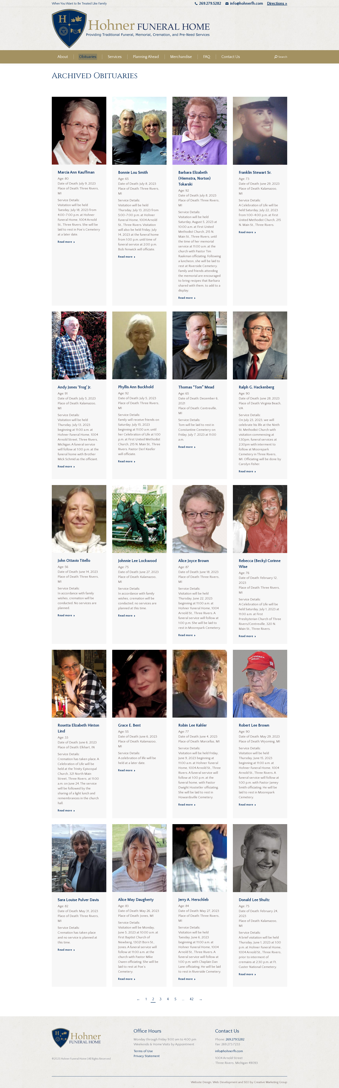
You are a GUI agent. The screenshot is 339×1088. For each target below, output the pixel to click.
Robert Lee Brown (254, 725)
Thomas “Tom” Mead (196, 387)
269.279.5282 (210, 3)
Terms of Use (143, 1051)
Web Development (225, 1082)
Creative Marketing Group (270, 1082)
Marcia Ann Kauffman (76, 172)
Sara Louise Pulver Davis (78, 900)
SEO (246, 1082)
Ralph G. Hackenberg (256, 387)
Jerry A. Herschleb (193, 900)
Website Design (201, 1082)
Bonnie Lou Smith (133, 172)
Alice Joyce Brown (193, 561)
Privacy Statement (147, 1056)
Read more (65, 241)
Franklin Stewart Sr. (255, 172)
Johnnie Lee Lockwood (137, 561)
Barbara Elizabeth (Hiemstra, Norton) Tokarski (194, 178)
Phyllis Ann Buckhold (136, 387)
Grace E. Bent (129, 725)
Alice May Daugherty (136, 900)
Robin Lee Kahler (192, 725)
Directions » (277, 3)
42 (191, 999)
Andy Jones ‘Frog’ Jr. (74, 387)
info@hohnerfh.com (246, 3)
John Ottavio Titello (74, 560)
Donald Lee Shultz (254, 900)
